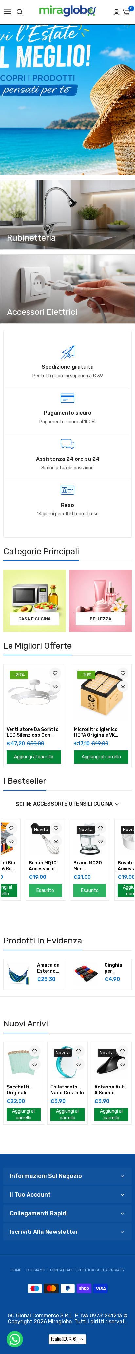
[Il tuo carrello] (126, 12)
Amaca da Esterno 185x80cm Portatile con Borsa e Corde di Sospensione (49, 968)
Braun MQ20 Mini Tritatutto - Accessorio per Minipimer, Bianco (89, 866)
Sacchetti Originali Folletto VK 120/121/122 (21, 1090)
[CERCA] (19, 12)
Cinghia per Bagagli (113, 968)
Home (16, 1270)
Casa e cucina (34, 618)
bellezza (100, 618)
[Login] (116, 12)
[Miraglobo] (67, 12)
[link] (67, 214)
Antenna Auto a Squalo (110, 1090)
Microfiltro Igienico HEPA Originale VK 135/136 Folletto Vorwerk (96, 732)
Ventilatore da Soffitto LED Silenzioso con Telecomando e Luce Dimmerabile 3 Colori (33, 732)
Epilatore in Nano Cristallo (67, 1090)
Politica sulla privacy (101, 1270)
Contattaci (61, 1270)
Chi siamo (35, 1270)
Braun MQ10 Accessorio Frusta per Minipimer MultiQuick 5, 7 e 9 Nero (43, 866)
